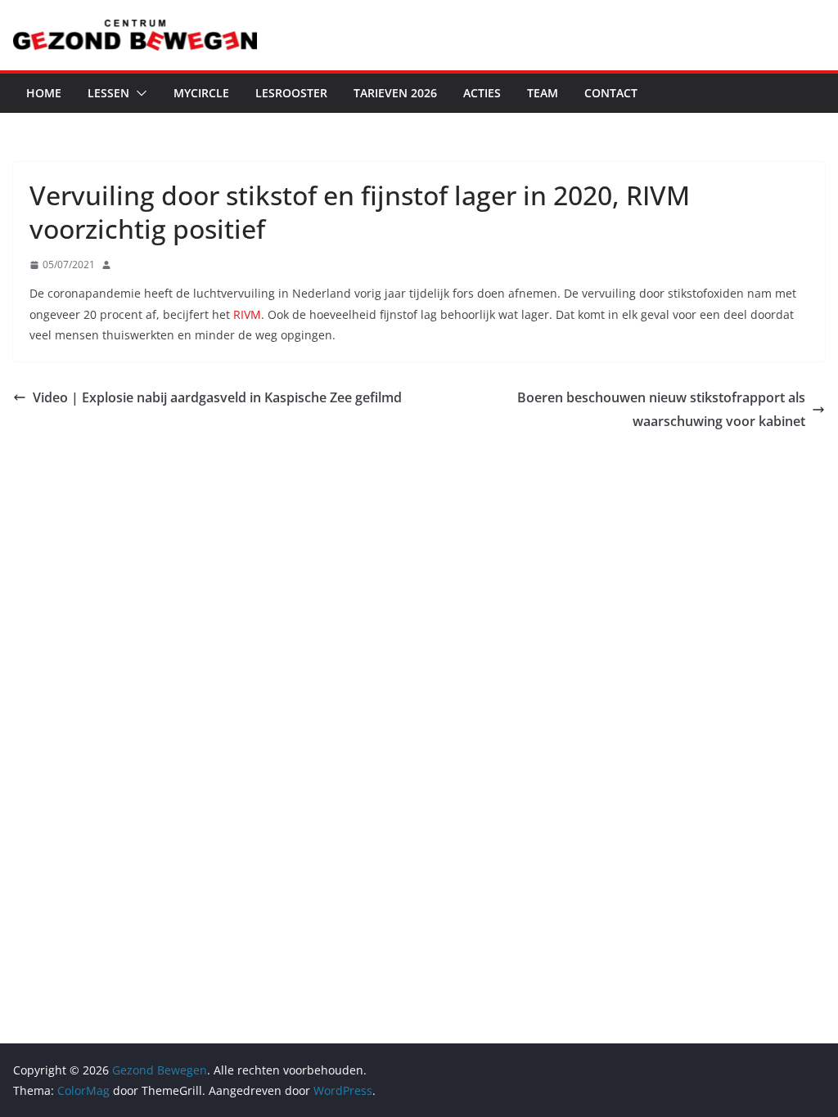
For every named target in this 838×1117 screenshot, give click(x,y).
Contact (611, 93)
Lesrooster (291, 93)
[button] (138, 93)
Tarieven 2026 (395, 93)
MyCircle (201, 93)
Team (542, 93)
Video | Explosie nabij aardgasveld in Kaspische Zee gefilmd (217, 397)
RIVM (247, 314)
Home (43, 93)
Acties (482, 93)
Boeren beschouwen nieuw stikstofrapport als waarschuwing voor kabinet (661, 409)
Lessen (108, 93)
